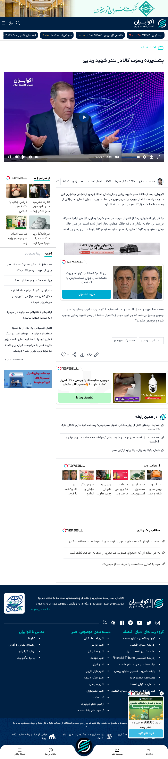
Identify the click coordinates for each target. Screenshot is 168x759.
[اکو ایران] (150, 23)
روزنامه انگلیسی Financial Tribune (134, 658)
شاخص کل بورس (153, 35)
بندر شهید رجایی (151, 340)
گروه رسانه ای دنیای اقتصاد (138, 638)
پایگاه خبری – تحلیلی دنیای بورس (134, 671)
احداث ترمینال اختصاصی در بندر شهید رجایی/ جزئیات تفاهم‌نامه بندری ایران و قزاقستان (113, 440)
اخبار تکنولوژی (95, 691)
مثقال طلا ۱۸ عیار (21, 35)
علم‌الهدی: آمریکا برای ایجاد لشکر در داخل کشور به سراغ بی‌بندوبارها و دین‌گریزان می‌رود (30, 296)
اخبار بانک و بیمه (94, 678)
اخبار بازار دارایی (94, 671)
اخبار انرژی (98, 665)
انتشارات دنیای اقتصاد (142, 684)
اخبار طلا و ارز (96, 651)
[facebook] (122, 623)
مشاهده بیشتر (15, 359)
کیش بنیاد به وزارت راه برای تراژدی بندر (136, 450)
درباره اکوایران (27, 651)
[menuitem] (82, 354)
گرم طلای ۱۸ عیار (67, 35)
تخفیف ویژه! (84, 398)
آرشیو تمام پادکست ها (90, 711)
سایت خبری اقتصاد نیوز (140, 651)
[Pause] (117, 399)
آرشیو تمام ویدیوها (92, 704)
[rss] (105, 623)
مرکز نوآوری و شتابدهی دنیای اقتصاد (133, 691)
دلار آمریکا (106, 35)
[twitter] (148, 623)
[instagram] (158, 623)
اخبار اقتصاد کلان (94, 638)
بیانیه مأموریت (26, 658)
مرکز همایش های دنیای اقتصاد (136, 665)
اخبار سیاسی (96, 684)
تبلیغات (30, 638)
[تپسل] (64, 262)
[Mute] (122, 399)
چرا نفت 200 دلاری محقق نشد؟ (33, 280)
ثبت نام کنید (146, 733)
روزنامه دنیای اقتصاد (142, 645)
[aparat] (113, 623)
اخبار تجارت (147, 47)
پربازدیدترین (32, 254)
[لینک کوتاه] (96, 354)
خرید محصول (86, 294)
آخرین (48, 254)
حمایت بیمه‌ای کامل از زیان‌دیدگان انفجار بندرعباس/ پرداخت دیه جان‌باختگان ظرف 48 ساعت (110, 427)
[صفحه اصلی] (84, 746)
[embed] (89, 354)
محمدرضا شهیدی (124, 340)
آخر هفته (98, 697)
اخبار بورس (97, 645)
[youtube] (139, 623)
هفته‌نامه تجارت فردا (142, 678)
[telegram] (130, 623)
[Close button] (162, 693)
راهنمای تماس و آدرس (21, 645)
